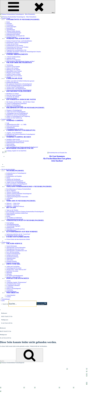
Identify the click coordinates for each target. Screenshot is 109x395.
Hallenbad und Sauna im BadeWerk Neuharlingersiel (20, 134)
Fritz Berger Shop (11, 136)
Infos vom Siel (13, 264)
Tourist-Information (11, 246)
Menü (53, 12)
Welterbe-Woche (10, 58)
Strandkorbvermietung (12, 53)
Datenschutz (32, 394)
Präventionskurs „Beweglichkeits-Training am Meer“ (20, 61)
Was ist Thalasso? (11, 190)
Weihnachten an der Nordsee (14, 75)
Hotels (8, 22)
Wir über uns (12, 293)
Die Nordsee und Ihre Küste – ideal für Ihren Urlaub (20, 102)
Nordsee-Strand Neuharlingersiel (15, 87)
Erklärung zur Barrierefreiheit (45, 394)
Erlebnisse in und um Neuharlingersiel (25, 108)
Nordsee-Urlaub (5, 18)
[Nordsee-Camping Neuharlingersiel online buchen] (5, 151)
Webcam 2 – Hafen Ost (12, 205)
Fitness (8, 199)
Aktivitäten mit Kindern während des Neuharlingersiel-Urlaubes (23, 51)
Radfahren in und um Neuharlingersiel (16, 114)
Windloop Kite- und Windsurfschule (16, 88)
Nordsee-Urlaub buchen (18, 38)
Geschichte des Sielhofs (12, 96)
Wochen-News (31, 371)
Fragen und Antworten (17, 278)
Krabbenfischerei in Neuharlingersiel (16, 173)
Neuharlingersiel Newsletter (13, 268)
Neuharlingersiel (15, 170)
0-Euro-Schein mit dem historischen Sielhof (18, 239)
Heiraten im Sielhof (11, 98)
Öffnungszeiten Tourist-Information (15, 247)
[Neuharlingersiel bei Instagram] (95, 383)
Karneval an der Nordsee (13, 66)
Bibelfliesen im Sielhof (12, 93)
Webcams (9, 274)
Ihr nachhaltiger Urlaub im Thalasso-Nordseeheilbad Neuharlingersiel (25, 211)
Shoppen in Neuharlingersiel (14, 110)
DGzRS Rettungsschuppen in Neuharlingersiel (19, 85)
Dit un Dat (11, 207)
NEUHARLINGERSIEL (8, 169)
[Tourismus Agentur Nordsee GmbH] (12, 387)
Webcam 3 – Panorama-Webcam (15, 206)
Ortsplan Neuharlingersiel (13, 253)
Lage (7, 123)
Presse (65, 394)
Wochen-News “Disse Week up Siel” (16, 269)
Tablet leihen (9, 260)
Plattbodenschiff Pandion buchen (15, 142)
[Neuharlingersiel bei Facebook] (95, 382)
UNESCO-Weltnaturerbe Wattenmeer (16, 103)
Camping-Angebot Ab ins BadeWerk (16, 150)
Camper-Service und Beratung (20, 130)
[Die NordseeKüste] (66, 387)
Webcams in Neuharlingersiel (21, 201)
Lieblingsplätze (14, 78)
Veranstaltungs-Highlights (13, 226)
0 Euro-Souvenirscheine (18, 237)
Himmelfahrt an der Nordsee (14, 71)
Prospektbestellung (32, 369)
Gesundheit (9, 198)
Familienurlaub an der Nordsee (14, 45)
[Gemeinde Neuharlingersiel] (9, 391)
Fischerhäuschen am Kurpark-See (15, 35)
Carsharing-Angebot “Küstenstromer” (16, 282)
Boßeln (8, 216)
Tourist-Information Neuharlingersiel (10, 367)
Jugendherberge (10, 29)
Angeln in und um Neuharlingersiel (15, 182)
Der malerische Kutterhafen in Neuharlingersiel (19, 84)
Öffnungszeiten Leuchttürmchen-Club (16, 250)
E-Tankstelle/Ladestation (13, 285)
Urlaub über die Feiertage (19, 62)
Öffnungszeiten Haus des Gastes (15, 249)
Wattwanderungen (11, 230)
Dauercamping (10, 144)
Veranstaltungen (5, 299)
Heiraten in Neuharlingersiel (14, 185)
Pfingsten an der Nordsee (13, 72)
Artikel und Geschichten (13, 266)
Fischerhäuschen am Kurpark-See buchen (17, 141)
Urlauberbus (9, 290)
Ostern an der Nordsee (12, 68)
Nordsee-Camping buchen (18, 137)
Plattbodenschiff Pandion (13, 34)
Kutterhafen (9, 174)
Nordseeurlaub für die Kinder (14, 48)
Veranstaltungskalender (12, 224)
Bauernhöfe (9, 28)
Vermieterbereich (94, 394)
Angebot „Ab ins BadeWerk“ (14, 132)
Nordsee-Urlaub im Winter (13, 74)
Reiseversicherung (11, 291)
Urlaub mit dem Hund (12, 44)
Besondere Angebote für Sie (20, 148)
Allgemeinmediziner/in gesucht (14, 219)
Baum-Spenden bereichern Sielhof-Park (17, 213)
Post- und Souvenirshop (12, 252)
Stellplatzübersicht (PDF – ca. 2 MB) (16, 124)
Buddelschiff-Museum (12, 82)
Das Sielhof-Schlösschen (18, 91)
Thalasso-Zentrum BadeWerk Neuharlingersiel (18, 90)
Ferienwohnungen (11, 26)
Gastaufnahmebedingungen (13, 32)
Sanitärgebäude (10, 127)
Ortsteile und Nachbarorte (13, 179)
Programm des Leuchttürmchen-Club (16, 50)
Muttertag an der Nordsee (13, 69)
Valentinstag (9, 65)
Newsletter (30, 370)
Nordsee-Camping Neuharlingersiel (9, 372)
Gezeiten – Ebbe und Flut (13, 277)
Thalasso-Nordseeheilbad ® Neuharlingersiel (29, 186)
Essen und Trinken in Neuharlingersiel (16, 184)
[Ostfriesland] (29, 387)
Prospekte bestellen (11, 261)
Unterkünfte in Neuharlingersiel (23, 19)
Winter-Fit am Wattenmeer (13, 60)
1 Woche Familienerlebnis (13, 57)
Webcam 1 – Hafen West (13, 203)
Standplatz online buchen (13, 139)
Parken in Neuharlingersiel (13, 288)
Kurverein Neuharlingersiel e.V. (13, 394)
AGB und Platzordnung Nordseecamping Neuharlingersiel (22, 147)
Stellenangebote (10, 214)
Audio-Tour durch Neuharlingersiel (15, 111)
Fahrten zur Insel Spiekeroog (14, 118)
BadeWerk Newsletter (12, 271)
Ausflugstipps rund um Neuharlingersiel (17, 113)
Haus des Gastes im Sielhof (13, 95)
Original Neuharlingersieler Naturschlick (17, 196)
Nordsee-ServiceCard (12, 255)
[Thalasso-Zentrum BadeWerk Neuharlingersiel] (76, 369)
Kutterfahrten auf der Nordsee (22, 232)
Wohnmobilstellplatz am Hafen (14, 129)
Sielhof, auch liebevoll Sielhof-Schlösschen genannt (20, 81)
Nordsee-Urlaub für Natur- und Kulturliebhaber (19, 41)
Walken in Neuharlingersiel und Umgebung (18, 116)
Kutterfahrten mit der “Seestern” (15, 235)
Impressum (25, 394)
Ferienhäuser (9, 25)
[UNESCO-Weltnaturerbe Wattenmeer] (46, 387)
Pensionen (9, 23)
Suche (3, 300)
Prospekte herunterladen (12, 263)
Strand (8, 177)
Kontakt (8, 296)
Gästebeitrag (9, 287)
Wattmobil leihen (10, 258)
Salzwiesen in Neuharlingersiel (14, 106)
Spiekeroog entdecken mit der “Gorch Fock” (18, 234)
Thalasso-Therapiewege (12, 192)
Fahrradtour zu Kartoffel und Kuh (15, 229)
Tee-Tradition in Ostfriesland (14, 217)
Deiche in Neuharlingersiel (13, 105)
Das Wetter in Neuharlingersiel (14, 275)
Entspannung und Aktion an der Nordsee (17, 47)
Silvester (8, 77)
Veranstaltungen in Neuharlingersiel (25, 220)
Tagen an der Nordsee (12, 210)
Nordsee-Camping (11, 37)
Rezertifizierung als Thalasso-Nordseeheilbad (18, 189)
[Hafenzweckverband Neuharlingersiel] (85, 387)
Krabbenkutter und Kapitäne (14, 176)
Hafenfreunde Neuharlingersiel (14, 181)
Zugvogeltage (10, 223)
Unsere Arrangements (17, 54)
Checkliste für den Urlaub (13, 284)
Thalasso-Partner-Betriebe (13, 31)
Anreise (8, 281)
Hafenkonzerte (10, 227)
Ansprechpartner (10, 295)
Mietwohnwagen (10, 145)
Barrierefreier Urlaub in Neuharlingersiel (17, 42)
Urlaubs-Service (5, 242)
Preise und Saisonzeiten (12, 126)
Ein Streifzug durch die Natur (21, 99)
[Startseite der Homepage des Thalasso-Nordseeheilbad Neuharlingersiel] (18, 17)
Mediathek (9, 272)
